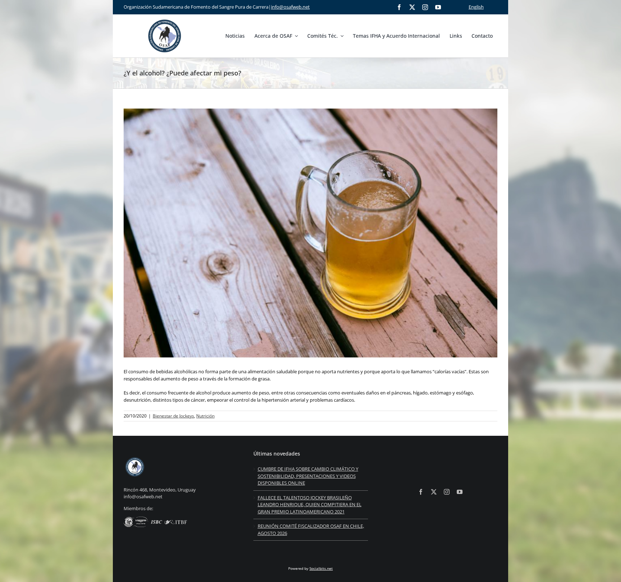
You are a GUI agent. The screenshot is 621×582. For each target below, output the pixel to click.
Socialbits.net (321, 568)
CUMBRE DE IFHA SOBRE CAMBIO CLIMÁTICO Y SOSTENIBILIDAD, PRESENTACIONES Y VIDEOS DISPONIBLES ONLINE (308, 476)
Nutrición (205, 416)
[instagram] (425, 7)
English (476, 7)
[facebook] (399, 7)
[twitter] (412, 7)
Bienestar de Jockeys (173, 416)
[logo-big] (164, 18)
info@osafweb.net (290, 7)
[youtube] (438, 7)
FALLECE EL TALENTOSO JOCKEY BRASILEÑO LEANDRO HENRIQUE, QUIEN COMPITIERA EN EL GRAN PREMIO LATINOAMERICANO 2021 (310, 504)
